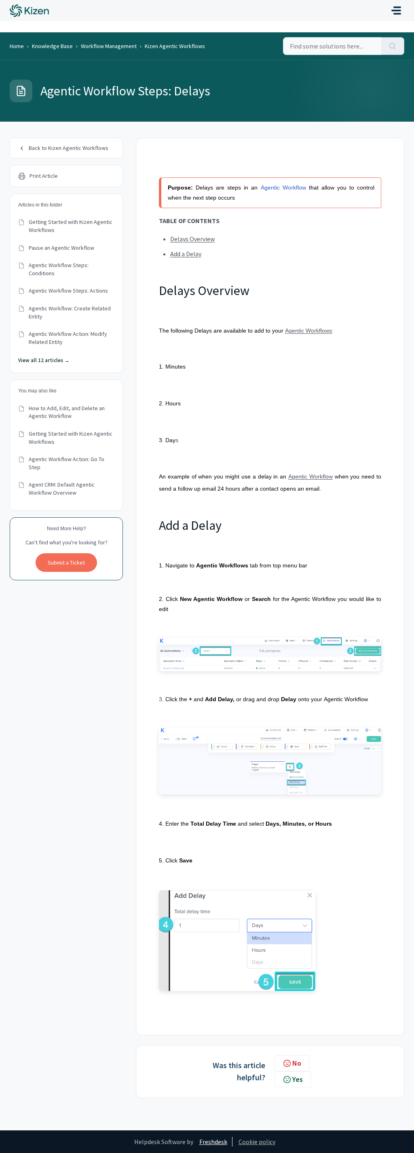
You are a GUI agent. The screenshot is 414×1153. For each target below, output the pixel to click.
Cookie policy (257, 1142)
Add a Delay (185, 254)
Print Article (44, 175)
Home (17, 46)
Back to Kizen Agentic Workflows (68, 148)
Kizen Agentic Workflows (175, 46)
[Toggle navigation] (396, 10)
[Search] (392, 46)
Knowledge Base (52, 46)
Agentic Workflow (283, 187)
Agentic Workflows (308, 330)
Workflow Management (109, 46)
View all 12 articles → (44, 360)
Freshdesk (213, 1142)
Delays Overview (192, 239)
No (296, 1063)
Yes (297, 1079)
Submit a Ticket (66, 562)
